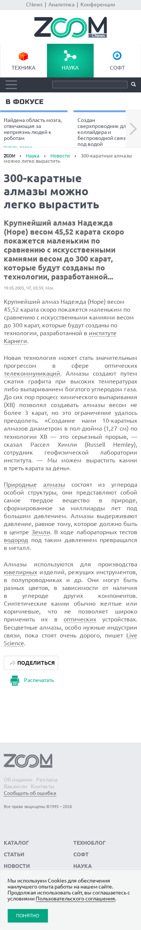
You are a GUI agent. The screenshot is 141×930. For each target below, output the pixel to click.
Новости (60, 155)
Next (133, 129)
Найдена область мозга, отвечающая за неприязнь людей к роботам (33, 133)
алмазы (54, 484)
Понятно (27, 915)
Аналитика (61, 4)
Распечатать (39, 680)
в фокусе (25, 102)
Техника (23, 68)
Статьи (14, 854)
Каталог (16, 843)
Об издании (18, 780)
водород (16, 539)
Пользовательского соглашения (75, 899)
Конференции (97, 4)
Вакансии (15, 786)
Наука (70, 68)
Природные (20, 484)
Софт (117, 68)
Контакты (43, 786)
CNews (34, 4)
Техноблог (89, 843)
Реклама (47, 780)
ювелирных (20, 572)
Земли (41, 532)
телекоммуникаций (32, 373)
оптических (80, 619)
